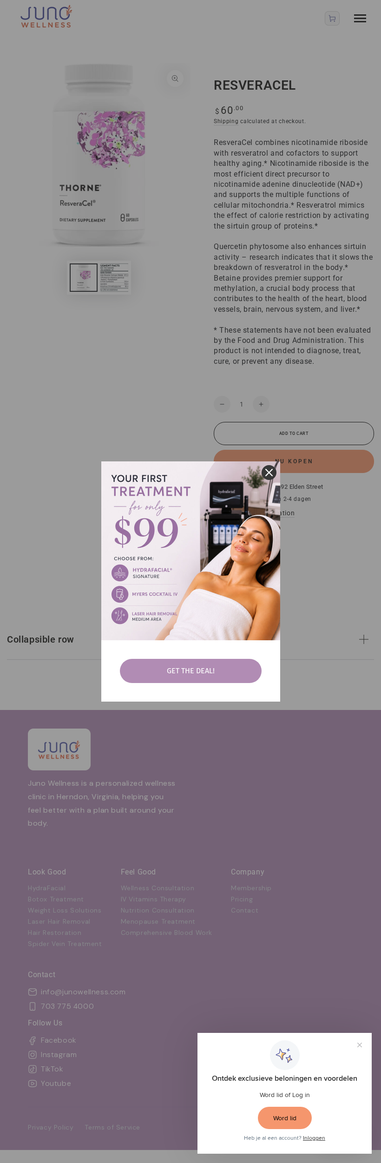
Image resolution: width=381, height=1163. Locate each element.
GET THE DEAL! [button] (191, 670)
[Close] (269, 472)
